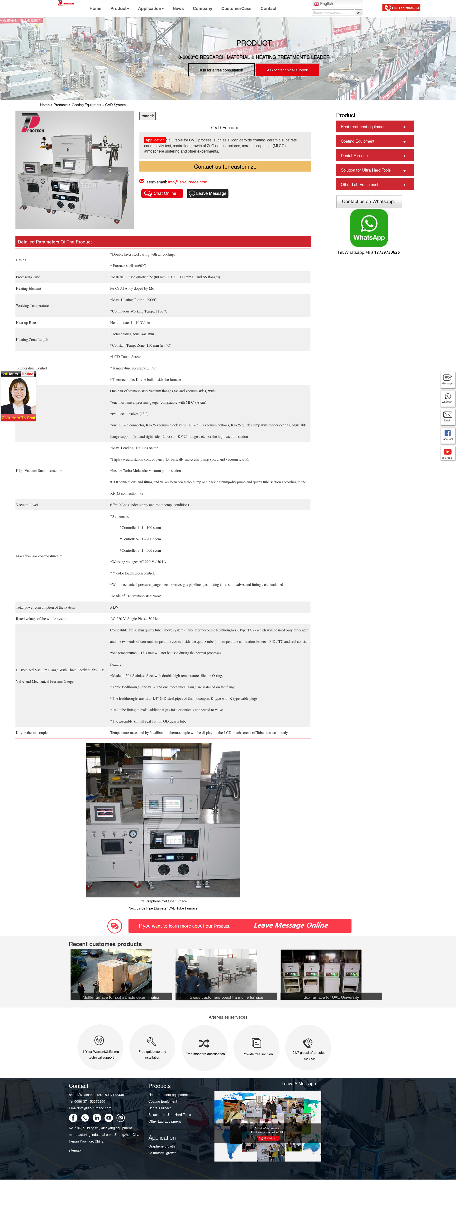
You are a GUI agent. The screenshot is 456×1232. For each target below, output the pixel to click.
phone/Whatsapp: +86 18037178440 (96, 1094)
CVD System (115, 104)
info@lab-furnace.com (187, 182)
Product (118, 8)
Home (95, 8)
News (178, 8)
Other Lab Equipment (359, 184)
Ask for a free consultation (221, 70)
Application (149, 8)
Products (61, 104)
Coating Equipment (86, 104)
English (326, 3)
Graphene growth (161, 1146)
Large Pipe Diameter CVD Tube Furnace (167, 908)
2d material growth (162, 1152)
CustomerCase (236, 8)
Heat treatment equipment (364, 126)
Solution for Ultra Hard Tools (366, 170)
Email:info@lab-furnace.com (90, 1108)
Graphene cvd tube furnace (166, 901)
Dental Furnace (354, 155)
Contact (268, 8)
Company (202, 8)
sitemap (75, 1150)
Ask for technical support (287, 70)
